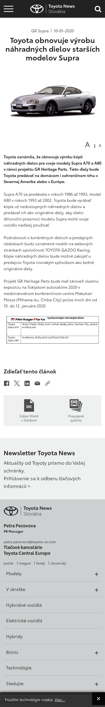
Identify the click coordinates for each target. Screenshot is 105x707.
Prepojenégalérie (76, 417)
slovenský (58, 563)
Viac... (60, 699)
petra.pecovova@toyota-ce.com (30, 541)
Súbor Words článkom (29, 417)
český (40, 563)
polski (8, 563)
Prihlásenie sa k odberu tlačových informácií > (42, 482)
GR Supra (40, 30)
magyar (25, 563)
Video (8, 23)
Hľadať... (8, 36)
